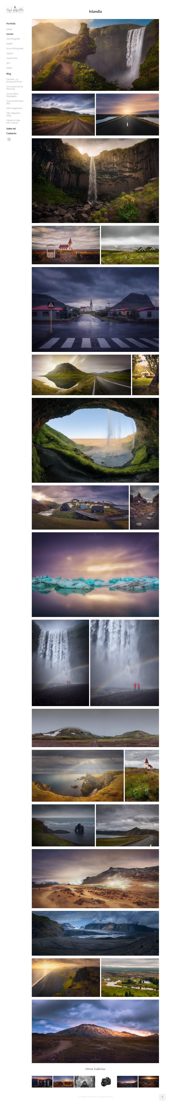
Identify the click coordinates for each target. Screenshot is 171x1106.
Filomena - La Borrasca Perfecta (14, 80)
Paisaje (9, 29)
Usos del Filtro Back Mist (14, 102)
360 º (8, 63)
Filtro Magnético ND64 (13, 114)
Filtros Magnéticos (14, 108)
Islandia (9, 34)
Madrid (9, 43)
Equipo (9, 67)
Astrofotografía (13, 38)
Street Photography (15, 48)
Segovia (9, 53)
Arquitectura (11, 58)
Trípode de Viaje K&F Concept (13, 121)
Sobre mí (11, 128)
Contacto (11, 133)
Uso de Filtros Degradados (12, 95)
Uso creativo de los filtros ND (14, 87)
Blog (8, 73)
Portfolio (10, 23)
